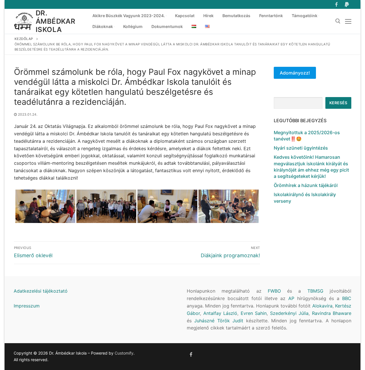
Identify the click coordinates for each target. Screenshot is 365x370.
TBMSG (315, 291)
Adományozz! (295, 73)
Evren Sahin (254, 313)
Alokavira (322, 306)
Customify (124, 353)
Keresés (338, 102)
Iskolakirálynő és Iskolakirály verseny (305, 198)
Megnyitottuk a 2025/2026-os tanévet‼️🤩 (307, 136)
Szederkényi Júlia (289, 313)
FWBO (274, 291)
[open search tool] (337, 21)
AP (291, 298)
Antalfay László (220, 313)
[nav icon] (348, 21)
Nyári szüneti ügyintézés (301, 148)
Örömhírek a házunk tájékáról (306, 185)
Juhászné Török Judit (218, 320)
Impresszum (27, 306)
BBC (346, 298)
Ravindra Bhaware (332, 313)
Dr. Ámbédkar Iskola (55, 21)
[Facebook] (336, 4)
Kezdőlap (24, 39)
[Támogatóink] (346, 4)
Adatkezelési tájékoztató (41, 291)
